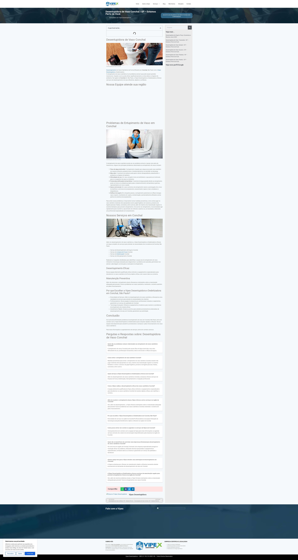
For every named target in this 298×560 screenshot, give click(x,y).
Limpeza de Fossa (122, 252)
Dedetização (120, 254)
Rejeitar (20, 553)
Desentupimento (111, 70)
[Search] (190, 27)
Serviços (155, 4)
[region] (20, 548)
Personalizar (10, 553)
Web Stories (171, 4)
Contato (189, 4)
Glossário (180, 4)
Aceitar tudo (30, 553)
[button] (160, 28)
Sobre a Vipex (146, 4)
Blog (164, 4)
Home (137, 4)
